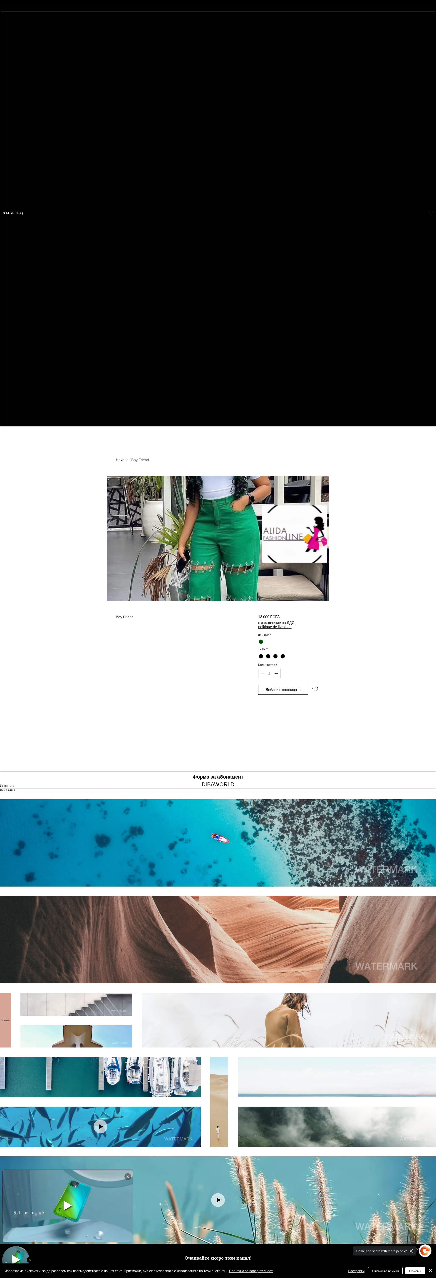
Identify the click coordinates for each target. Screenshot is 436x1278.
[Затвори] (430, 1270)
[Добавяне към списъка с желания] (315, 688)
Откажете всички (385, 1270)
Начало (122, 460)
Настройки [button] (356, 1270)
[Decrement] (262, 673)
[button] (218, 213)
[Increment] (276, 673)
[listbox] (218, 213)
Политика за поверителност (251, 1270)
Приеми (415, 1270)
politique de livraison (275, 627)
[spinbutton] (269, 673)
